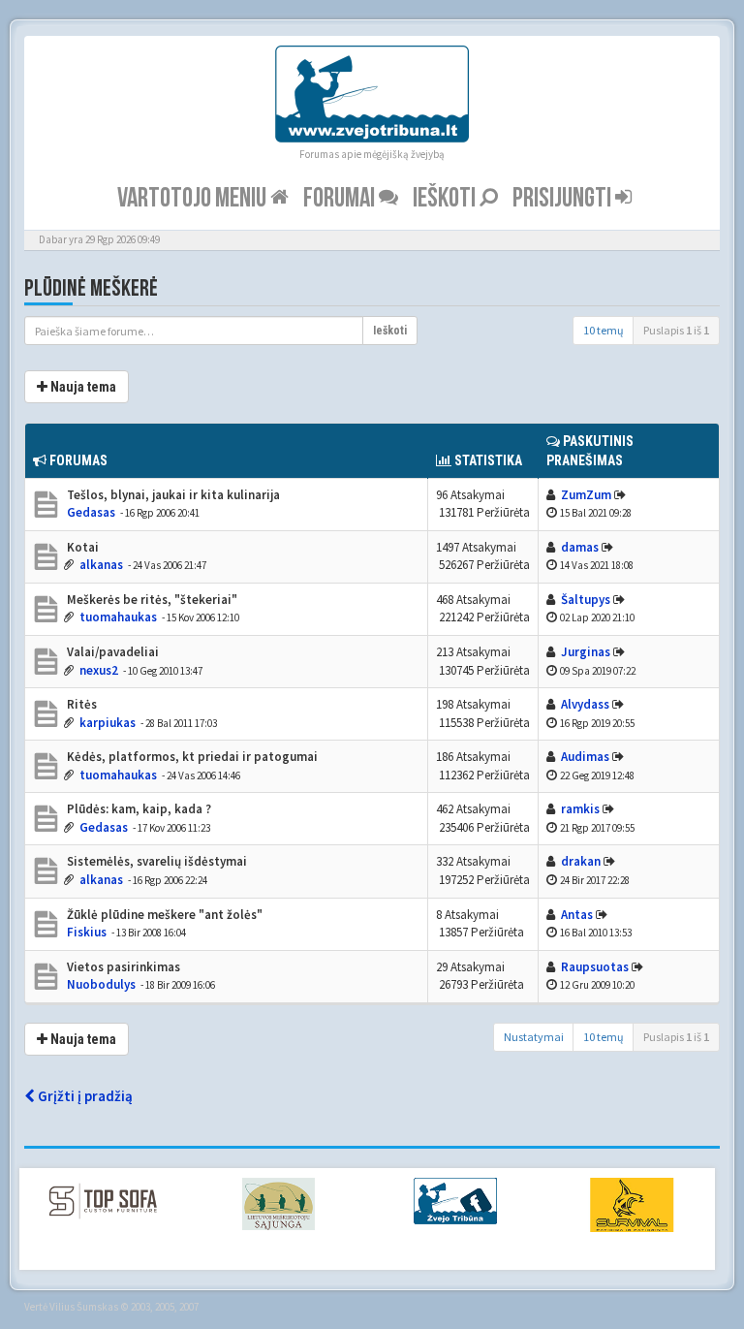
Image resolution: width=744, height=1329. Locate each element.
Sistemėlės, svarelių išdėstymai (155, 861)
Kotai (81, 547)
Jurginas (585, 652)
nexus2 (98, 670)
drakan (581, 861)
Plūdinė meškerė (91, 288)
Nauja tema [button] (81, 387)
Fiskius (87, 932)
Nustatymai (534, 1036)
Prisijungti (563, 198)
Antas (577, 914)
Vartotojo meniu (193, 198)
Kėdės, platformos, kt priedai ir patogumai (191, 756)
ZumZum (586, 495)
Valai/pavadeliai (111, 652)
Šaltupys (585, 599)
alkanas (101, 564)
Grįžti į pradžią (84, 1096)
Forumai (341, 198)
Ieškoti (446, 198)
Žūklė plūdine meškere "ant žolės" (163, 914)
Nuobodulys (101, 984)
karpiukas (107, 722)
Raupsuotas (595, 967)
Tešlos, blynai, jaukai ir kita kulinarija (172, 495)
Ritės (80, 704)
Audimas (585, 756)
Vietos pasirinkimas (122, 967)
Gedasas (91, 512)
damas (580, 547)
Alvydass (585, 704)
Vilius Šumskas (83, 1306)
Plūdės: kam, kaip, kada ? (137, 809)
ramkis (580, 809)
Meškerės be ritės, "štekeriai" (150, 599)
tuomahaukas (118, 617)
